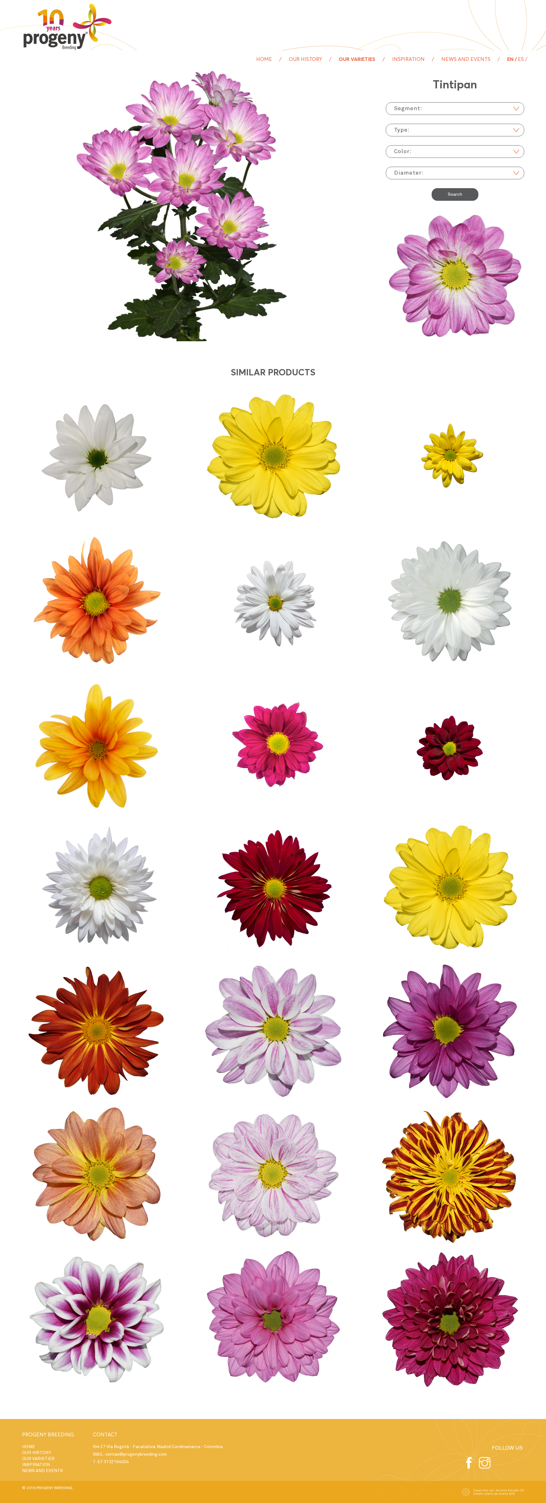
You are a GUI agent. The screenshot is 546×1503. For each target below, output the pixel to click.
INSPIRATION (408, 59)
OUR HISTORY (305, 59)
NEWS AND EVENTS (465, 59)
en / (512, 59)
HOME (264, 59)
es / (522, 59)
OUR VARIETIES (357, 59)
